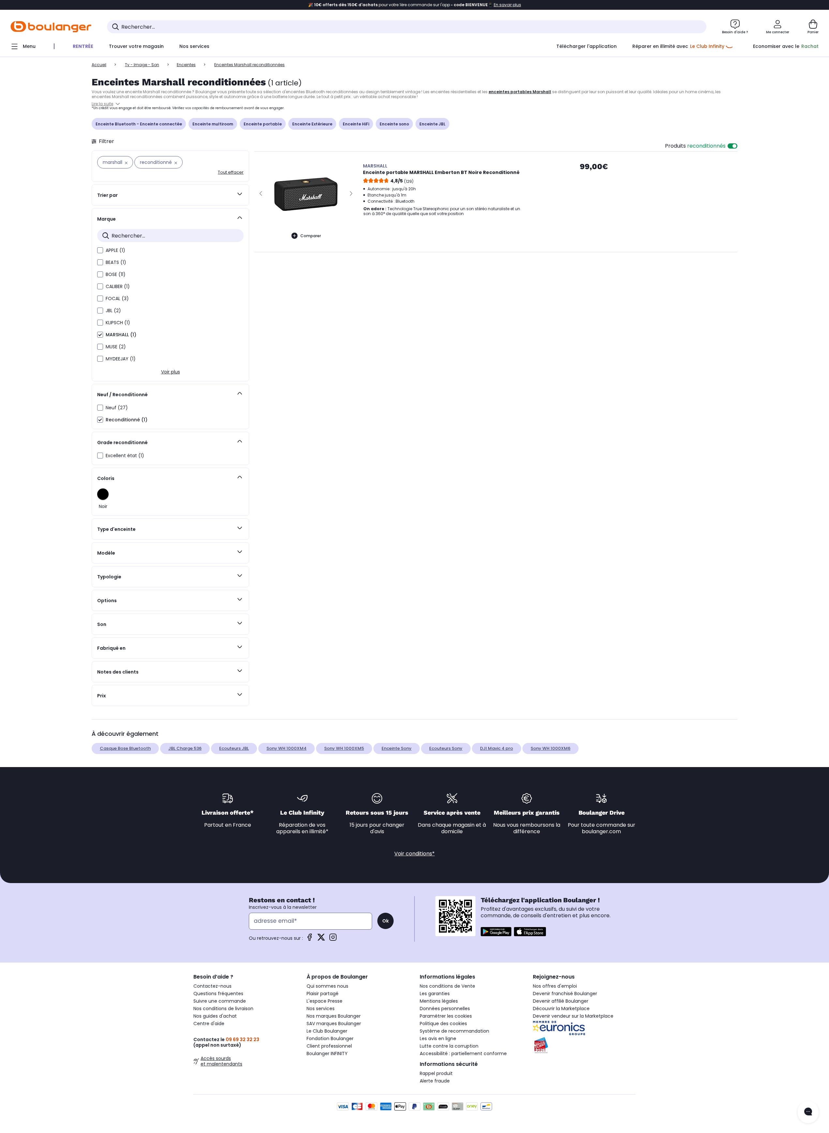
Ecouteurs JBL (234, 748)
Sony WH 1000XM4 (286, 748)
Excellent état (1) (125, 455)
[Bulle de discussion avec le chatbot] (808, 1112)
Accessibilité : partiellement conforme (463, 1053)
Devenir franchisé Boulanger (565, 993)
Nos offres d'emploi (555, 986)
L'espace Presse (324, 1001)
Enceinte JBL (432, 124)
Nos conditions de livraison (223, 1008)
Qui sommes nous (327, 986)
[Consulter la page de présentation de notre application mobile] (496, 931)
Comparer (310, 235)
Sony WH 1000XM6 (550, 748)
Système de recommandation (454, 1031)
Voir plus (170, 372)
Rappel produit (436, 1073)
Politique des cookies (443, 1023)
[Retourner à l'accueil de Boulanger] (50, 26)
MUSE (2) (116, 346)
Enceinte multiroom (212, 124)
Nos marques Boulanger (334, 1016)
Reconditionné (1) (126, 419)
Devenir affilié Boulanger (560, 1001)
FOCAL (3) (117, 298)
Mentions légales (439, 1001)
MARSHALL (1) (121, 334)
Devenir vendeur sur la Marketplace (573, 1016)
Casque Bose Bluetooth (125, 748)
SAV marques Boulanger (334, 1023)
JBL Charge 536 (185, 748)
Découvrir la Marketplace (561, 1008)
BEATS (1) (116, 262)
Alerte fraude (435, 1081)
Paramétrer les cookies (446, 1016)
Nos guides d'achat (215, 1016)
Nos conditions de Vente (447, 986)
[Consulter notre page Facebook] (309, 939)
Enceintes (186, 64)
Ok (385, 921)
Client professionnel (329, 1046)
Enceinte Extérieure (312, 124)
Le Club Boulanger (327, 1031)
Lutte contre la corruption (449, 1046)
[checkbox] (100, 250)
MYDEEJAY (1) (121, 359)
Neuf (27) (117, 407)
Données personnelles (445, 1008)
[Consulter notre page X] (321, 939)
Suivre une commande (219, 1001)
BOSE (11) (116, 274)
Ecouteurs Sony (445, 748)
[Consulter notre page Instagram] (333, 939)
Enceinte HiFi (356, 124)
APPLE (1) (115, 250)
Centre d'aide (208, 1023)
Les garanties (435, 993)
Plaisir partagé (323, 993)
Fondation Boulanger (330, 1038)
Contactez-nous (212, 986)
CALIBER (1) (118, 286)
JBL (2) (113, 310)
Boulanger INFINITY (327, 1053)
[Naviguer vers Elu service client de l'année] (584, 1045)
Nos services (321, 1008)
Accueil (99, 64)
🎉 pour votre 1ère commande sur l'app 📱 (414, 5)
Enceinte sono (394, 124)
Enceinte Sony (397, 748)
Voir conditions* (414, 853)
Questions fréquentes (218, 993)
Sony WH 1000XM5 (344, 748)
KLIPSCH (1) (118, 322)
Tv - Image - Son (142, 64)
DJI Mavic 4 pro (496, 748)
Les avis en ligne (438, 1038)
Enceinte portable (263, 124)
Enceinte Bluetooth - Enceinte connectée (139, 124)
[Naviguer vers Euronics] (584, 1028)
